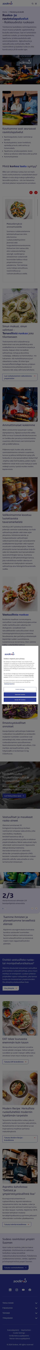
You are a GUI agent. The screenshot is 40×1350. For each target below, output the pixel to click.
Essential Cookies (20, 694)
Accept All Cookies (20, 699)
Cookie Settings (20, 689)
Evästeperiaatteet (9, 684)
